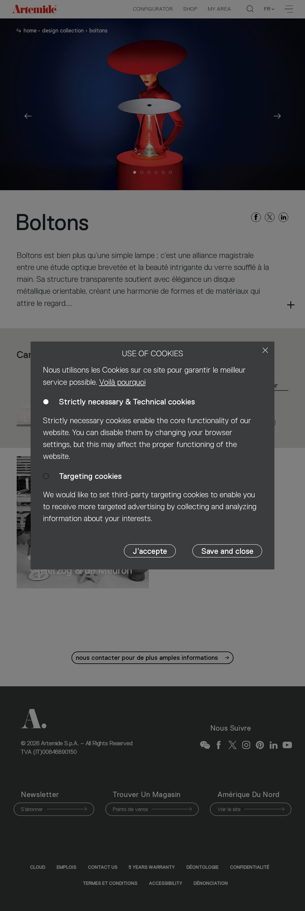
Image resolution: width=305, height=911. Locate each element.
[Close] (265, 350)
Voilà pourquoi (122, 382)
